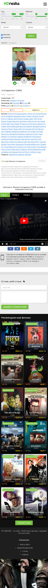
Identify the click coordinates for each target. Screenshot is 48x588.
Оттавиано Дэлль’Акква (14, 119)
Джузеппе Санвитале (9, 142)
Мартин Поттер (34, 121)
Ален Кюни (33, 124)
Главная (25, 554)
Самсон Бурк (31, 147)
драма (8, 106)
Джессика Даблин (26, 126)
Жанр (3, 22)
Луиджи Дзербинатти (25, 137)
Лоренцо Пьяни (7, 129)
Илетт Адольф (40, 142)
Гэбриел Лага (26, 149)
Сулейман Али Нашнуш (9, 152)
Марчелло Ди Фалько (20, 121)
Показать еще (24, 523)
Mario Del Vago (37, 132)
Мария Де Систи (26, 132)
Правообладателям (25, 548)
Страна (29, 22)
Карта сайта (25, 544)
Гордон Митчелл (19, 129)
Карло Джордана (17, 144)
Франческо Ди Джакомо (10, 134)
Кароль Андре (6, 121)
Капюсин (11, 114)
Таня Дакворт (41, 147)
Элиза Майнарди (12, 126)
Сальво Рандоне (32, 116)
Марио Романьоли (22, 124)
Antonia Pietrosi (24, 152)
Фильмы (6, 34)
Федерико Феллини (17, 101)
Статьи (25, 551)
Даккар (24, 139)
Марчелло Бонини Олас (17, 147)
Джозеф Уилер (29, 142)
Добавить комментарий (14, 307)
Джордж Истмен (20, 116)
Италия (25, 103)
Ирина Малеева (15, 139)
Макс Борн (11, 124)
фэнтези (17, 106)
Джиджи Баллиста (39, 126)
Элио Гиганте (6, 149)
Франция (16, 103)
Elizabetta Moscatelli (38, 149)
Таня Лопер (37, 119)
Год (2, 11)
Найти (31, 36)
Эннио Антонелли (34, 114)
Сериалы (7, 37)
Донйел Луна (6, 144)
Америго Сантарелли (9, 137)
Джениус (20, 142)
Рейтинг (29, 11)
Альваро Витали (32, 129)
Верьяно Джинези (26, 134)
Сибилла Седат (35, 152)
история (25, 106)
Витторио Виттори (34, 139)
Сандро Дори (28, 119)
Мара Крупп (15, 149)
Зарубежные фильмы (17, 155)
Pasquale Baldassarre (32, 144)
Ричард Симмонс (21, 114)
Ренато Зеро (38, 134)
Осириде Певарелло (12, 132)
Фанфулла (10, 116)
